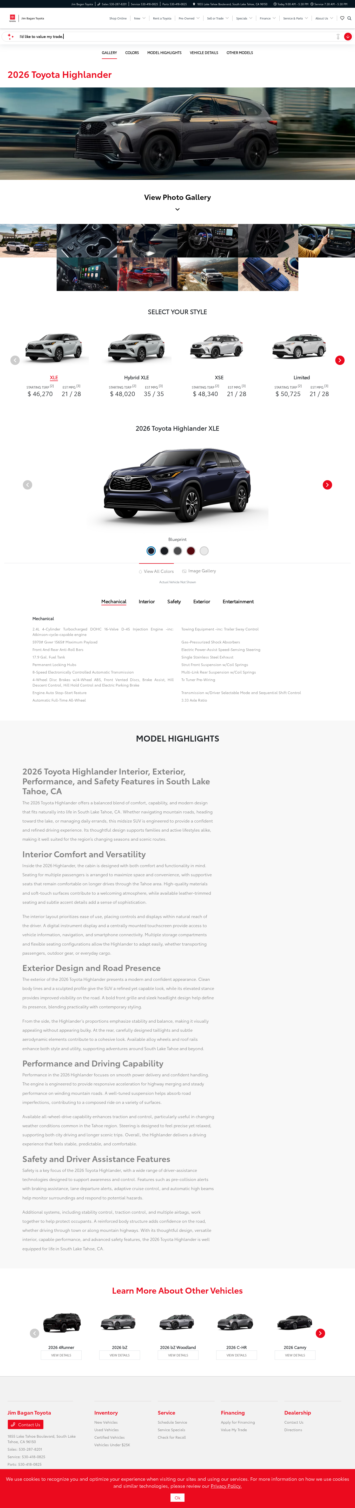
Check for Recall (172, 1437)
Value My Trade (234, 1429)
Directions (293, 1429)
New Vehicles (106, 1422)
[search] (349, 18)
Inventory (106, 1412)
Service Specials (171, 1429)
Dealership (297, 1412)
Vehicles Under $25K (112, 1444)
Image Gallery (201, 570)
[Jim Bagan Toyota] (31, 17)
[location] (194, 4)
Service (166, 1412)
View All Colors (158, 571)
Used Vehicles (106, 1429)
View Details (61, 1355)
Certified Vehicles (109, 1437)
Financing (233, 1412)
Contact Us (28, 1424)
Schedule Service (172, 1422)
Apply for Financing (238, 1422)
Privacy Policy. (226, 1485)
